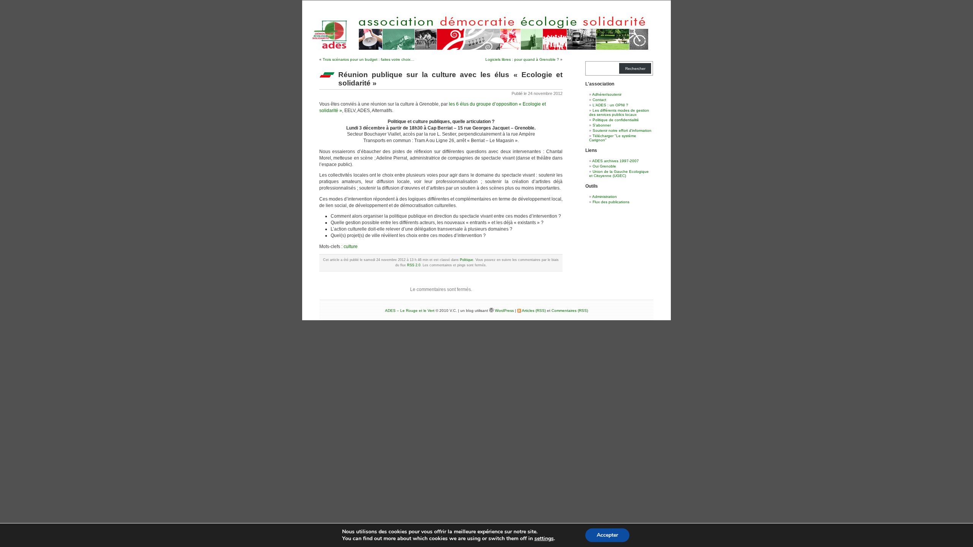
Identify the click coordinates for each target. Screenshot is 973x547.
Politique (466, 260)
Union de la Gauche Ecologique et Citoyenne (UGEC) (619, 173)
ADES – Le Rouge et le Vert (409, 310)
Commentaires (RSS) (569, 310)
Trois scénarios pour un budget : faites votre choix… (368, 59)
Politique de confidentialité (616, 120)
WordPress (505, 310)
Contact (599, 100)
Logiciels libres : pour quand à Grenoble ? (522, 59)
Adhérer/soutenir (606, 94)
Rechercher (635, 68)
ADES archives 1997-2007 (615, 161)
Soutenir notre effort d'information (622, 130)
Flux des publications (611, 202)
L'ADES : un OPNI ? (610, 105)
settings (544, 538)
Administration (604, 196)
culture (351, 246)
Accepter (607, 535)
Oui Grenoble (604, 166)
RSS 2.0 (413, 265)
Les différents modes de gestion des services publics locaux (619, 112)
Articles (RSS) (533, 310)
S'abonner (602, 125)
